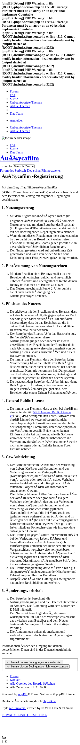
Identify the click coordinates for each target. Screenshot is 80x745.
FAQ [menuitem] (13, 145)
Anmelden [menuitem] (16, 120)
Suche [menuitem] (14, 148)
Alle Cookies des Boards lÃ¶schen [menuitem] (32, 683)
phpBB (22, 694)
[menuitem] (14, 91)
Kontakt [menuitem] (15, 680)
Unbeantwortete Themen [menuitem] (26, 127)
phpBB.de (49, 701)
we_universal (17, 708)
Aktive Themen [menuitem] (20, 131)
